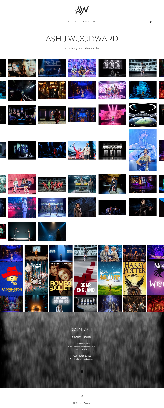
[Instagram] (150, 22)
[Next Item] (160, 278)
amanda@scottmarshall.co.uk (84, 346)
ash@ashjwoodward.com (85, 359)
